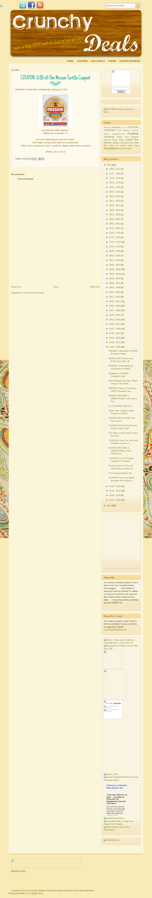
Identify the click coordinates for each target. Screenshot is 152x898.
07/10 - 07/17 (115, 242)
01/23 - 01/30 (115, 486)
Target (121, 148)
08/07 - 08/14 (115, 224)
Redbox (116, 143)
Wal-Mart (127, 148)
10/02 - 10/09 (115, 187)
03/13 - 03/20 (115, 320)
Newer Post (16, 287)
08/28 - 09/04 (115, 210)
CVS (119, 130)
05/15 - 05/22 (115, 278)
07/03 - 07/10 (115, 247)
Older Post (94, 287)
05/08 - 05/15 (115, 283)
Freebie (133, 133)
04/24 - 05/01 (115, 292)
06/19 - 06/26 (115, 256)
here (41, 139)
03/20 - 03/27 (115, 315)
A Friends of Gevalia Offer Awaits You (116, 786)
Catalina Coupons (130, 130)
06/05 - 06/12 (115, 265)
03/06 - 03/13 (115, 324)
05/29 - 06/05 (115, 269)
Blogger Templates (46, 891)
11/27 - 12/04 (115, 173)
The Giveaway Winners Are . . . (122, 473)
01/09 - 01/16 (115, 495)
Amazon (116, 127)
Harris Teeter (118, 140)
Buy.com (124, 127)
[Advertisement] (33, 263)
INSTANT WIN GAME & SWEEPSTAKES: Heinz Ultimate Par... (120, 451)
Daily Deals (98, 61)
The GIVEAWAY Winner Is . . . (122, 406)
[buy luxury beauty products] (113, 707)
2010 (109, 506)
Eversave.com (118, 134)
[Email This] (31, 158)
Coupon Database (129, 61)
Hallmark (107, 140)
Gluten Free (123, 137)
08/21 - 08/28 (115, 214)
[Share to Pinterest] (42, 158)
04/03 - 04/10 (115, 306)
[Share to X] (37, 158)
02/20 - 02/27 (115, 333)
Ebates (106, 134)
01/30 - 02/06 (115, 347)
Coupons (82, 61)
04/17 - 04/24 (115, 297)
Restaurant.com (127, 143)
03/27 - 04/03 (115, 310)
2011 (109, 165)
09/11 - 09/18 (115, 201)
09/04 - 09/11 (115, 205)
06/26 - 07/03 (115, 251)
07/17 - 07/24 (115, 237)
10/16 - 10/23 (115, 183)
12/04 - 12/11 (115, 169)
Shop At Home (117, 146)
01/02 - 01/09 (115, 500)
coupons (30, 146)
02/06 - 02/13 (115, 342)
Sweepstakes (111, 148)
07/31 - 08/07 (115, 228)
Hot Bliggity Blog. (35, 893)
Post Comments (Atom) (33, 293)
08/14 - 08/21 (115, 219)
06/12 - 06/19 (115, 260)
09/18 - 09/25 (115, 196)
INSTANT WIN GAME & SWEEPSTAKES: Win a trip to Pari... (123, 399)
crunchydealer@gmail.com (115, 630)
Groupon (134, 137)
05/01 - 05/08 (115, 287)
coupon (70, 139)
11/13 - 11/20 (115, 178)
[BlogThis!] (34, 158)
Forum (112, 61)
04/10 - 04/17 (115, 301)
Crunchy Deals (32, 891)
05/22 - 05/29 (115, 274)
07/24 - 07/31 (115, 233)
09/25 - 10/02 (115, 192)
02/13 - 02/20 (115, 338)
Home (70, 61)
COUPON (26, 159)
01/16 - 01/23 (115, 491)
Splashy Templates (65, 891)
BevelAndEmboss (87, 891)
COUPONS (110, 130)
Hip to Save (59, 152)
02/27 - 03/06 (115, 329)
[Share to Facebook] (40, 158)
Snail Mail (133, 146)
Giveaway (109, 137)
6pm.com (107, 127)
